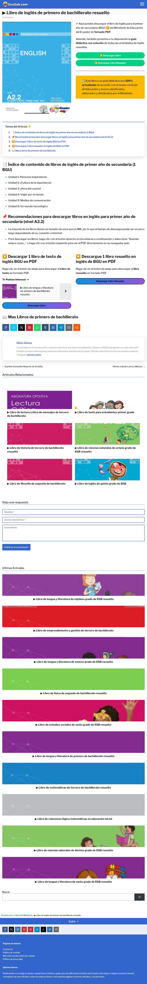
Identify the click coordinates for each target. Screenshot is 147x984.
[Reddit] (76, 327)
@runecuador (34, 354)
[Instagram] (18, 929)
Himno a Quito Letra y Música (127, 366)
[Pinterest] (29, 327)
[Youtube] (24, 929)
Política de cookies (11, 952)
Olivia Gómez (24, 342)
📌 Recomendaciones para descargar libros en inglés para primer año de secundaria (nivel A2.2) (62, 137)
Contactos (8, 949)
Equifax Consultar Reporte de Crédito (24, 366)
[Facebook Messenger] (13, 327)
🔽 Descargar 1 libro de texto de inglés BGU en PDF (39, 141)
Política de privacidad (13, 959)
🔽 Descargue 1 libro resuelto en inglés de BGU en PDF (40, 146)
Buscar (6, 892)
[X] (21, 327)
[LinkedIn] (53, 327)
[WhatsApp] (37, 327)
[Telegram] (61, 327)
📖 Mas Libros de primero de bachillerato (34, 150)
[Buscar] (139, 897)
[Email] (68, 327)
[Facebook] (5, 327)
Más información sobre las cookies (19, 956)
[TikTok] (43, 929)
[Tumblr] (45, 327)
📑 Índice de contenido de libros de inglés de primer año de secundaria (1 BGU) (52, 132)
